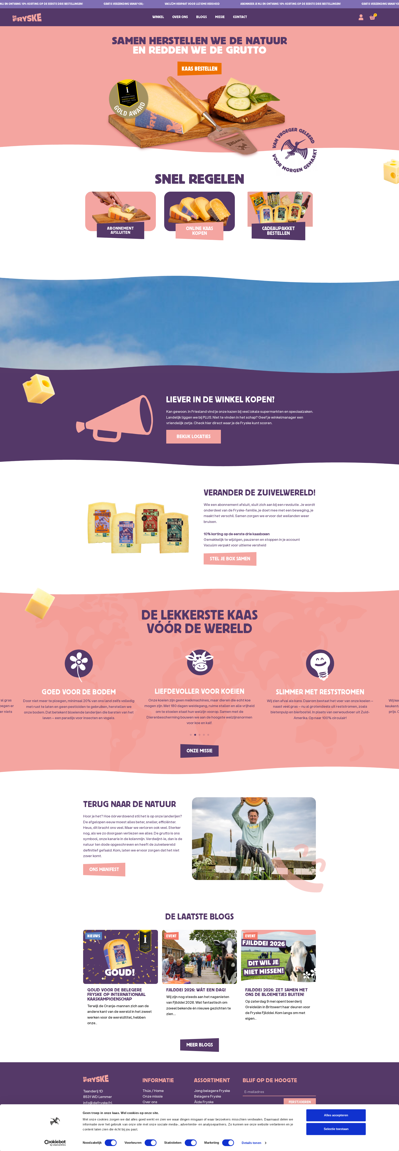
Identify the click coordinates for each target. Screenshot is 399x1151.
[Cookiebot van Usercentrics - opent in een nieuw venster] (55, 1143)
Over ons (180, 17)
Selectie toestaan (336, 1129)
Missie (220, 17)
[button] (191, 735)
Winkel (158, 17)
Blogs (201, 17)
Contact (240, 17)
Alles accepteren (336, 1115)
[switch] (150, 1142)
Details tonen (251, 1143)
